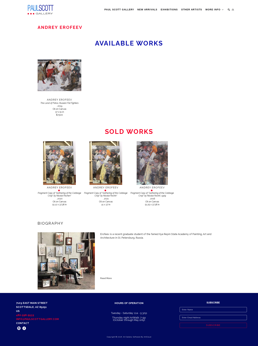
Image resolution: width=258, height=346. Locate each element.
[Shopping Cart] (233, 10)
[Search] (229, 10)
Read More (106, 278)
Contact (22, 323)
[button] (214, 9)
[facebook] (24, 328)
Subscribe (213, 325)
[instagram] (19, 328)
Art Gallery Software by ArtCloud (137, 337)
